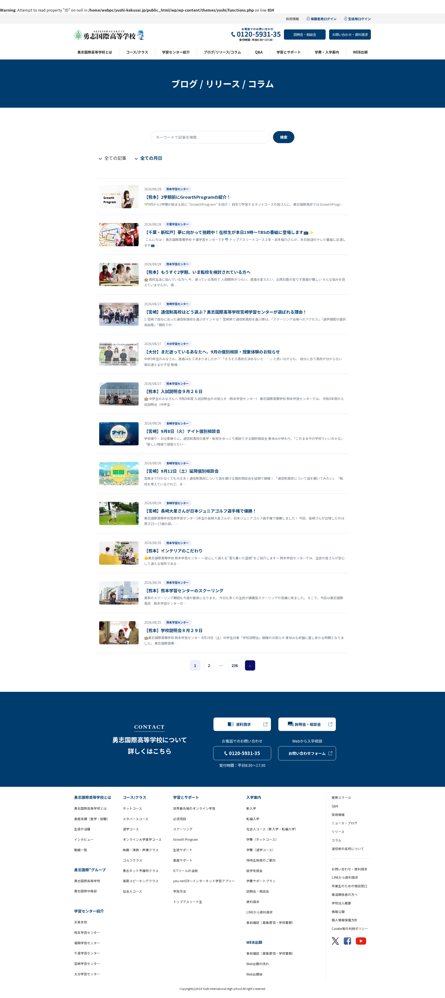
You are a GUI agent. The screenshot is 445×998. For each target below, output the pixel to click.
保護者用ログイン (324, 18)
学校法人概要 (341, 903)
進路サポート (183, 860)
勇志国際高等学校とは (94, 52)
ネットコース (132, 808)
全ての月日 (151, 158)
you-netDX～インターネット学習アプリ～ (204, 880)
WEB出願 (360, 52)
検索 (283, 137)
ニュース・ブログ (344, 823)
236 (235, 665)
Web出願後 (254, 974)
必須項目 (179, 818)
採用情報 (292, 18)
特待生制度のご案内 (261, 860)
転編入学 (252, 818)
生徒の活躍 (82, 829)
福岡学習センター (87, 943)
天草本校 (80, 922)
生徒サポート (183, 849)
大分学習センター (87, 974)
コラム (336, 840)
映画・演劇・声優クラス (141, 849)
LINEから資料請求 (259, 912)
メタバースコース (135, 818)
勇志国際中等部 (85, 891)
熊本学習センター (87, 932)
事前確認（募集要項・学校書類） (270, 922)
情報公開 (338, 911)
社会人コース (132, 891)
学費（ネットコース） (262, 839)
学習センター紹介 (176, 52)
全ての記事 (115, 158)
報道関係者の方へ (345, 894)
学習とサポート (289, 52)
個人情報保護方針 (345, 920)
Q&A (259, 52)
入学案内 (253, 797)
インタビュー (84, 839)
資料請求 (252, 901)
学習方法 (179, 891)
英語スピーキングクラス (141, 880)
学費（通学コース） (260, 849)
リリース (338, 831)
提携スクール (341, 797)
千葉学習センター (87, 953)
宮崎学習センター (87, 963)
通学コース (131, 829)
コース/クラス (137, 52)
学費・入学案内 (327, 52)
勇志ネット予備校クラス (141, 870)
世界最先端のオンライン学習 (194, 808)
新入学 (251, 808)
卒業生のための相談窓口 (349, 886)
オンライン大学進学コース (142, 839)
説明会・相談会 (304, 34)
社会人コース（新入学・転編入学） (272, 829)
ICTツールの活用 (185, 870)
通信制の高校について (348, 848)
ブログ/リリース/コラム (222, 52)
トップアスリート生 (187, 901)
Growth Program (185, 839)
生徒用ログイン (359, 18)
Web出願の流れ (257, 963)
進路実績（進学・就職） (92, 818)
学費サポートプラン (261, 880)
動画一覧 (80, 849)
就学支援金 (254, 870)
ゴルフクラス (132, 860)
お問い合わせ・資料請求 (350, 34)
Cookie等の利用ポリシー (350, 928)
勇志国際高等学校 (87, 880)
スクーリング (183, 829)
